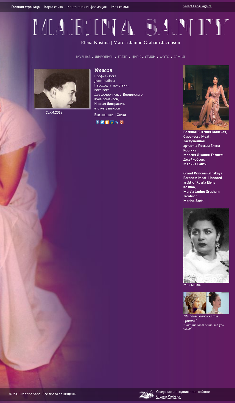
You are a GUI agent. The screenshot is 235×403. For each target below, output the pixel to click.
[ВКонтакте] (97, 122)
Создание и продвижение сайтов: (183, 392)
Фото (164, 57)
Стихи (150, 57)
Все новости (103, 115)
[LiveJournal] (117, 122)
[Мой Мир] (112, 122)
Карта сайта (53, 7)
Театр (122, 57)
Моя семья (120, 7)
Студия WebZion (168, 396)
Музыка (83, 57)
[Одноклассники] (107, 122)
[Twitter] (102, 122)
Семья (179, 57)
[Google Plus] (121, 122)
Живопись (104, 57)
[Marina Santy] (130, 34)
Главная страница (25, 7)
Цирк (136, 57)
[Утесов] (62, 107)
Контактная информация (87, 7)
